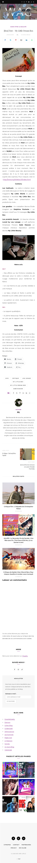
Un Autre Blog (9, 747)
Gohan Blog (9, 725)
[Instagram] (23, 838)
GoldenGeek (9, 728)
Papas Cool (8, 738)
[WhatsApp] (32, 40)
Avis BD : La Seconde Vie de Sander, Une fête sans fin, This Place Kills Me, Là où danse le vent (18, 540)
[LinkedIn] (26, 40)
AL (17, 34)
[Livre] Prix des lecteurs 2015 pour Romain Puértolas (27, 467)
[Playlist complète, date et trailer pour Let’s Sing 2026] (10, 770)
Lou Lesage (26, 378)
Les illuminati (9, 734)
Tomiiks (7, 744)
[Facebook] (5, 40)
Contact (16, 844)
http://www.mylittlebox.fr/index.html (17, 179)
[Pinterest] (16, 40)
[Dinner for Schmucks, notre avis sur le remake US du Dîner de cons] (27, 804)
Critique (15, 378)
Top (19, 859)
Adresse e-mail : (10, 694)
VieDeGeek (8, 750)
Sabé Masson (18, 388)
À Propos (7, 844)
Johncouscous (9, 731)
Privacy (14, 848)
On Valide (22, 848)
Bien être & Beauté (19, 26)
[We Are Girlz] (18, 12)
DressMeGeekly (10, 719)
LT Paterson (8, 741)
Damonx (7, 722)
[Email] (21, 40)
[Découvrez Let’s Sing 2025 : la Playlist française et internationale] (27, 787)
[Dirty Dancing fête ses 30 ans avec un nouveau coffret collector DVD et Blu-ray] (10, 787)
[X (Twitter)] (18, 838)
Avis (7, 378)
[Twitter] (10, 40)
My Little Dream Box (18, 385)
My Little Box (18, 381)
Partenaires (26, 844)
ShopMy (25, 656)
